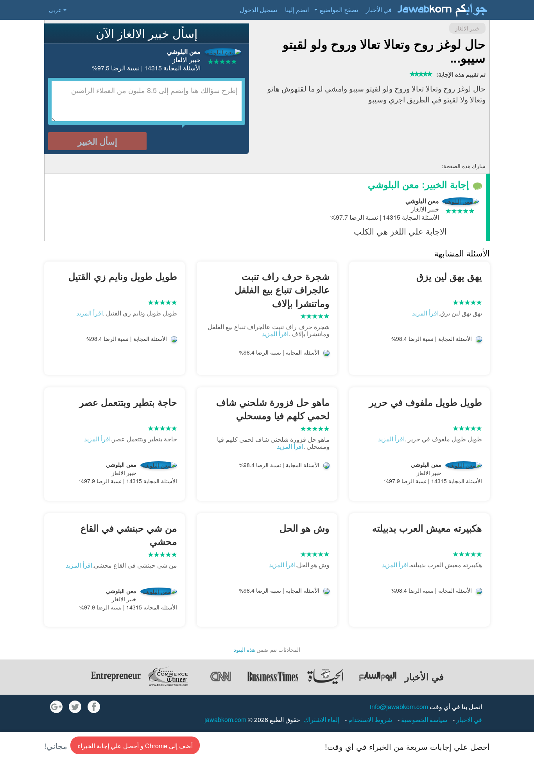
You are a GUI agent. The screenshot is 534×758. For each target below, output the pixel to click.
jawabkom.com (225, 719)
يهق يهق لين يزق (449, 276)
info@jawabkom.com (399, 706)
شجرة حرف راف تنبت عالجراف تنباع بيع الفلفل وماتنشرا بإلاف (282, 289)
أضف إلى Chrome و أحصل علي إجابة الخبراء (135, 745)
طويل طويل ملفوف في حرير (425, 402)
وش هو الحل (305, 527)
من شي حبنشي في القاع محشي (129, 534)
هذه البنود (244, 649)
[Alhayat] (325, 676)
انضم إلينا (297, 9)
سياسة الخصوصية (423, 719)
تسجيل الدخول (258, 9)
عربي (55, 10)
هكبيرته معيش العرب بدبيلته (427, 527)
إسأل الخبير (97, 141)
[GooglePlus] (56, 707)
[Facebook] (94, 707)
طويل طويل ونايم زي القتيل (122, 276)
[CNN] (220, 676)
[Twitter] (75, 707)
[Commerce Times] (168, 676)
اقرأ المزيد (425, 312)
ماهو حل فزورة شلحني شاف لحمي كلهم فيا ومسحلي (273, 408)
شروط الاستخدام (369, 719)
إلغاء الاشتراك (321, 719)
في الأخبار (379, 9)
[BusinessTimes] (272, 676)
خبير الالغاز (467, 28)
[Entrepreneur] (115, 676)
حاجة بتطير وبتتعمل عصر (128, 402)
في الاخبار (468, 719)
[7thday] (377, 676)
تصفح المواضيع (339, 9)
